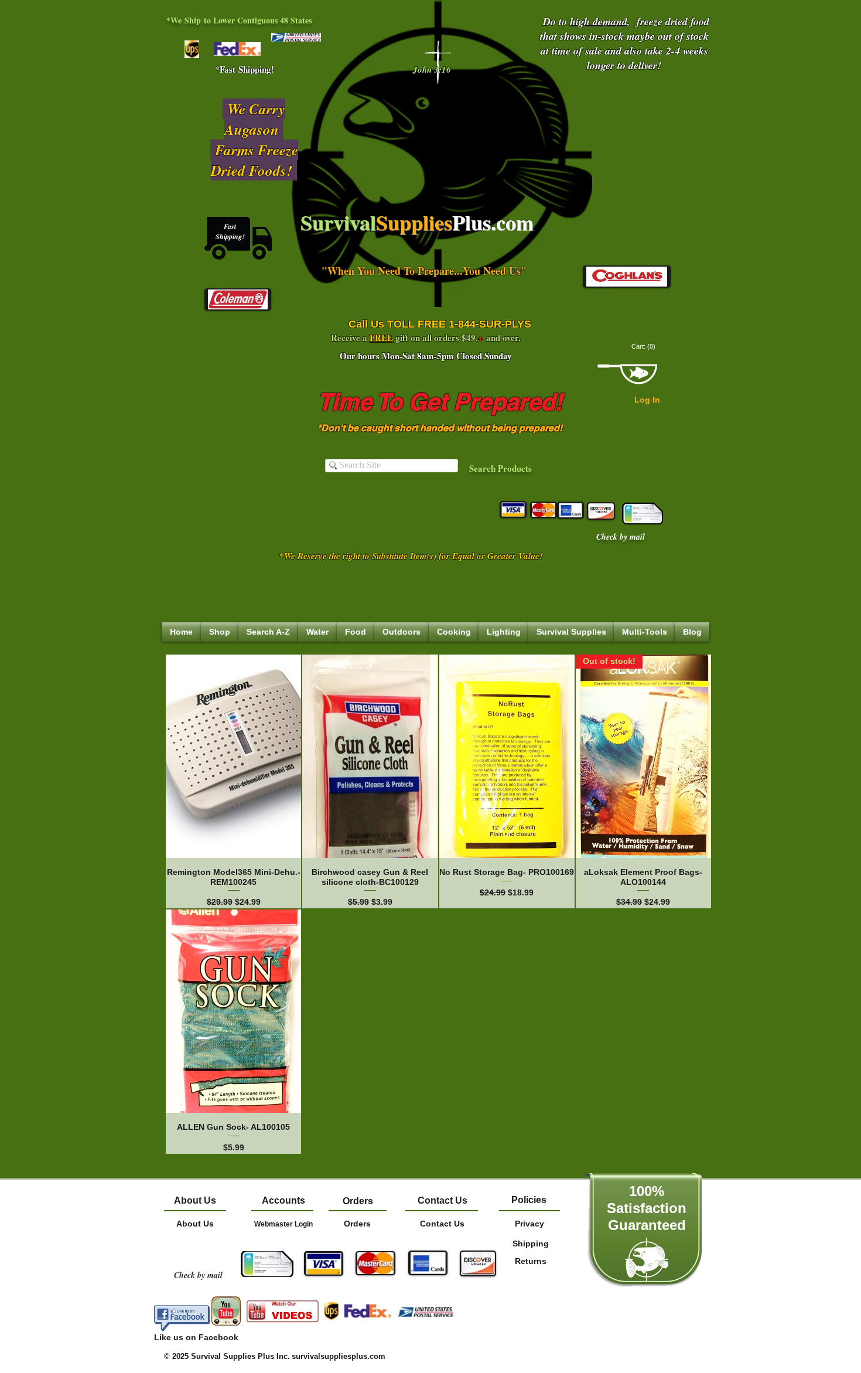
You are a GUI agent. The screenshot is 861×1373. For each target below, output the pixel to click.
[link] (644, 346)
